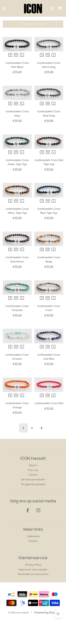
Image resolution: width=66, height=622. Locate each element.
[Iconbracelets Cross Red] (48, 384)
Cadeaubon (33, 536)
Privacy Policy (33, 564)
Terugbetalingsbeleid (33, 484)
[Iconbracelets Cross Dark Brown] (17, 239)
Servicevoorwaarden (33, 479)
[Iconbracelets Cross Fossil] (48, 287)
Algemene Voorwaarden (33, 569)
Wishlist (33, 541)
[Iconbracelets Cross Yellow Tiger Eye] (17, 190)
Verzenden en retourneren (33, 574)
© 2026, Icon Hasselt (18, 612)
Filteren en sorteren (33, 24)
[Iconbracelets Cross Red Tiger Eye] (48, 141)
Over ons (33, 470)
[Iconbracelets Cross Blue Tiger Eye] (48, 190)
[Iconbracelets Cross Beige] (48, 239)
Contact (33, 474)
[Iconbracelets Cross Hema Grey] (48, 44)
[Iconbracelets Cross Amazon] (17, 336)
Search (33, 465)
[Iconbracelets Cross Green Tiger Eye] (17, 141)
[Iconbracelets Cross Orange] (17, 384)
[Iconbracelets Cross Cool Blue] (48, 336)
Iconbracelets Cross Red (49, 403)
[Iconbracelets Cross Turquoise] (17, 287)
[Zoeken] (52, 8)
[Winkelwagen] (59, 8)
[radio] (10, 55)
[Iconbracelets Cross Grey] (17, 93)
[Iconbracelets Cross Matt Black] (17, 44)
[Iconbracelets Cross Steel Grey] (48, 93)
